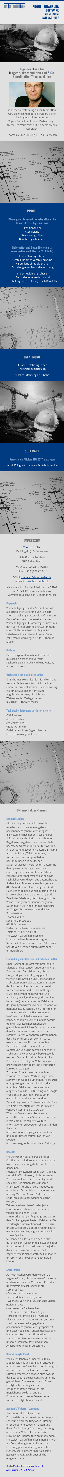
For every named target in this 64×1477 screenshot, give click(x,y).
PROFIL (37, 6)
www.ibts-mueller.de (37, 581)
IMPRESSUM (51, 14)
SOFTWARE (52, 10)
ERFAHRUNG (51, 6)
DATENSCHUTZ (50, 17)
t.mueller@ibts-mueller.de (36, 577)
